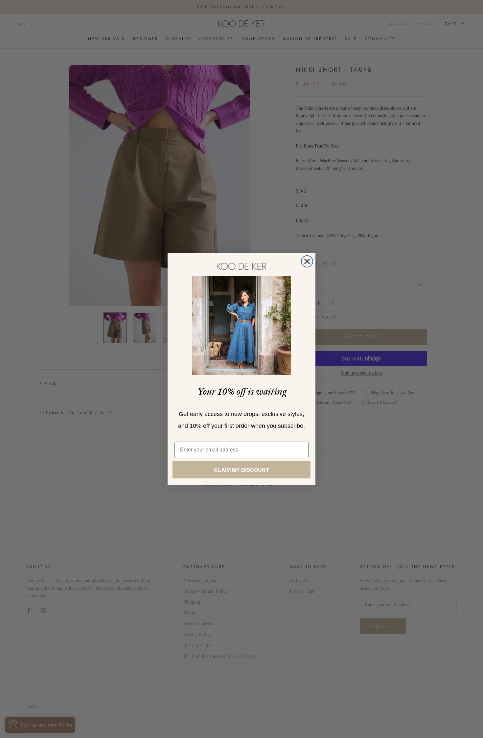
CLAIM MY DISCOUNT (241, 469)
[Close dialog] (307, 261)
